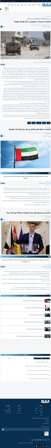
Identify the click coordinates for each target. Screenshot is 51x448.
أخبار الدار (46, 127)
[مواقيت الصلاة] (0, 9)
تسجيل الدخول (12, 1)
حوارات (9, 408)
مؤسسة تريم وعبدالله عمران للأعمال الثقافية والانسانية (40, 418)
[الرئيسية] (45, 403)
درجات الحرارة (33, 1)
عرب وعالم (34, 5)
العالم (46, 210)
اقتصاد (29, 5)
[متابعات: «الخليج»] (48, 183)
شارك (4, 26)
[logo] (46, 5)
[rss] (41, 440)
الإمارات (38, 5)
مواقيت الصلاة (37, 1)
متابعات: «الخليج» (42, 183)
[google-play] (46, 446)
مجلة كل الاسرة (8, 413)
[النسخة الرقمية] (7, 9)
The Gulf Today (8, 410)
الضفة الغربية (39, 123)
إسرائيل (44, 123)
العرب (46, 16)
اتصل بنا (47, 421)
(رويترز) (44, 266)
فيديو (12, 5)
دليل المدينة (19, 413)
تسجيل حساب (8, 1)
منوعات (18, 5)
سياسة (29, 123)
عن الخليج (47, 420)
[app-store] (38, 446)
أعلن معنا (19, 408)
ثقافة (22, 5)
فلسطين (33, 123)
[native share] (2, 27)
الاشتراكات (19, 410)
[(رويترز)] (48, 267)
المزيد (9, 5)
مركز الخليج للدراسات (45, 423)
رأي (15, 5)
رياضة (25, 5)
